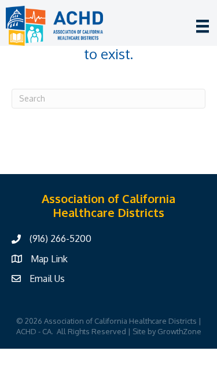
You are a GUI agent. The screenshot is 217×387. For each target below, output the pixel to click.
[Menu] (202, 26)
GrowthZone (179, 331)
